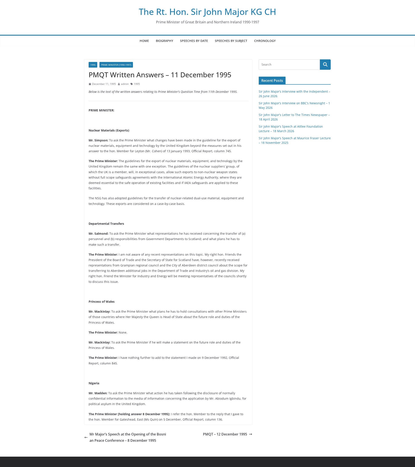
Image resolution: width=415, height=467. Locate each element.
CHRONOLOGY (265, 41)
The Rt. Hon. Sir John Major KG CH (207, 11)
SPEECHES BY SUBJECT (231, 41)
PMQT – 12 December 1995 (225, 434)
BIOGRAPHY (164, 41)
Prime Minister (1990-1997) (116, 64)
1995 (93, 64)
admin (125, 84)
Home (144, 41)
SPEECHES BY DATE (194, 41)
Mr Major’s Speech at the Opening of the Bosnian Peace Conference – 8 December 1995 (127, 437)
